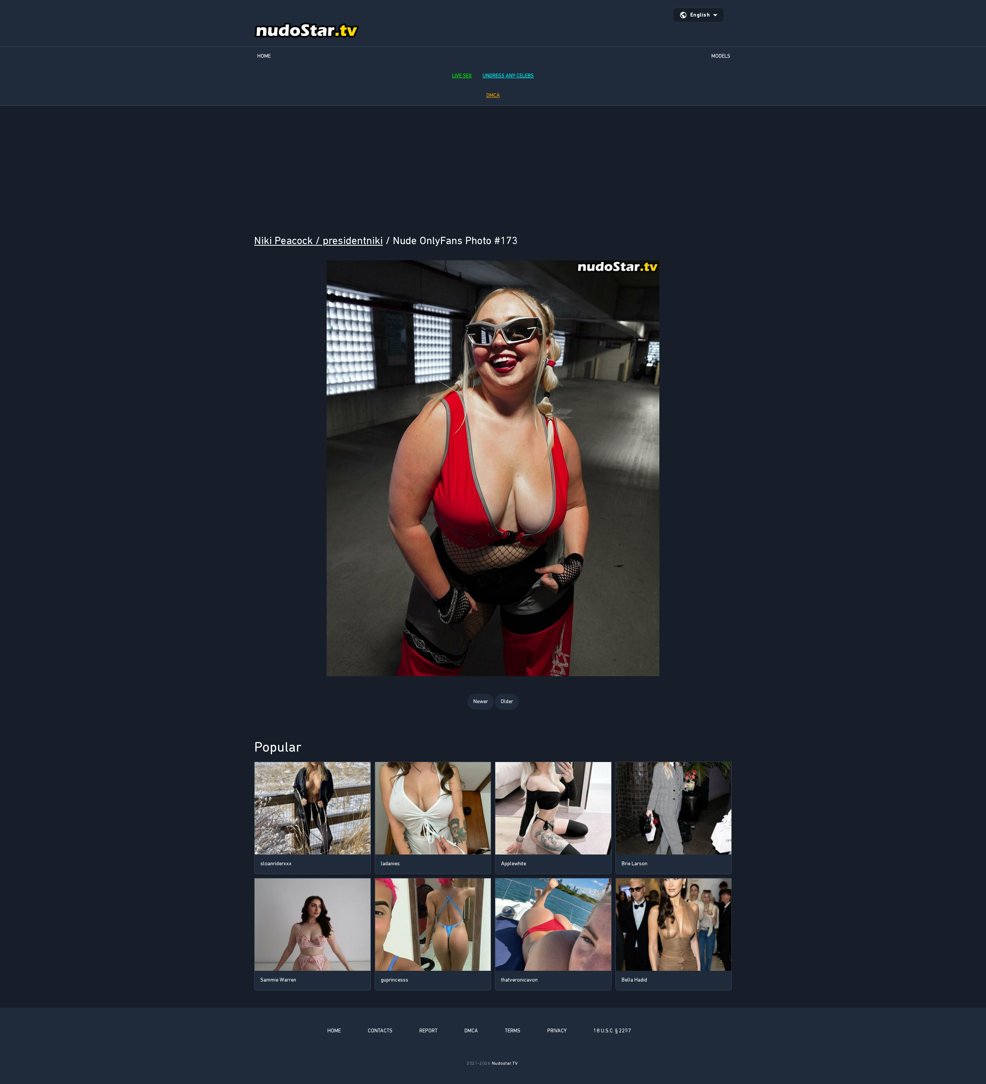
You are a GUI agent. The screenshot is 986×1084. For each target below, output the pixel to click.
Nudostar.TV (505, 1063)
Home (264, 56)
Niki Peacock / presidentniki (318, 240)
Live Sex (462, 75)
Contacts (380, 1030)
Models (720, 56)
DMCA (493, 95)
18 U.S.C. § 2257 (612, 1030)
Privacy (557, 1030)
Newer (480, 701)
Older (507, 701)
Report (428, 1030)
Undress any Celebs (508, 75)
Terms (512, 1030)
